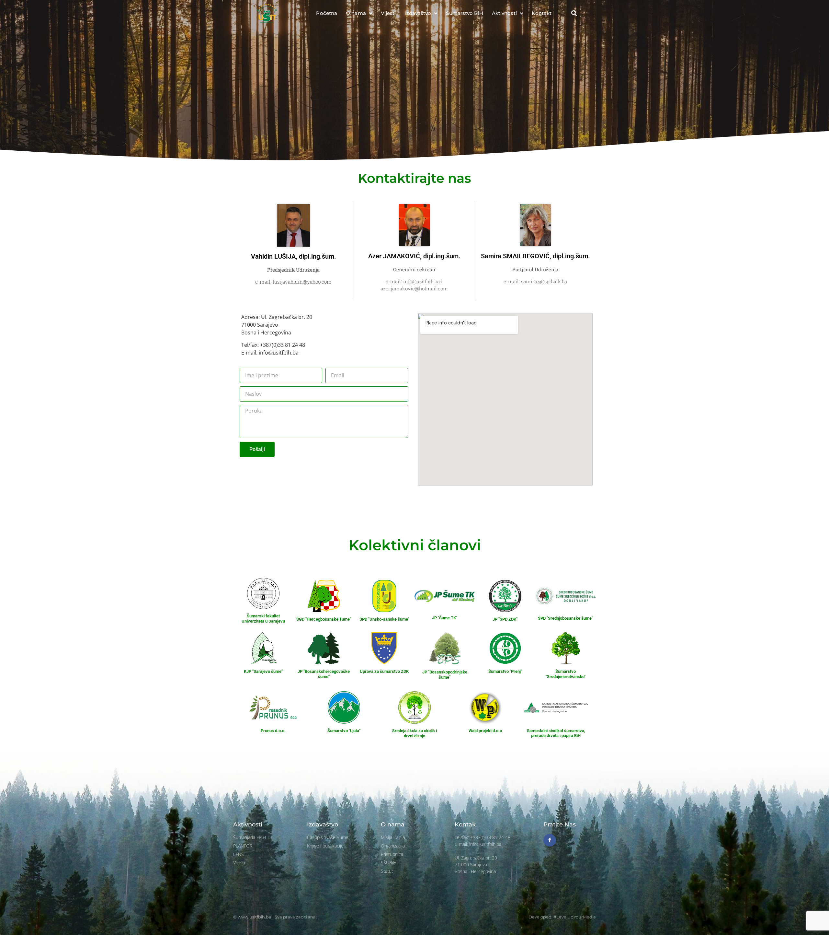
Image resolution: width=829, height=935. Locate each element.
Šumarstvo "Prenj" (505, 671)
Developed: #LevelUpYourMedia (562, 916)
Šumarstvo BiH (464, 13)
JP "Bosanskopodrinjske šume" (444, 675)
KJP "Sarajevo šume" (263, 671)
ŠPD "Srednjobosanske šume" (565, 618)
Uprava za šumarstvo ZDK (384, 671)
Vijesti (388, 13)
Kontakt (542, 13)
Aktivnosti (504, 13)
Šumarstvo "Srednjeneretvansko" (565, 674)
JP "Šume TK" (444, 617)
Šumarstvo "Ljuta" (343, 730)
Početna (326, 13)
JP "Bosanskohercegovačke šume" (324, 674)
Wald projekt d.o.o (485, 730)
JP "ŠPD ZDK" (505, 619)
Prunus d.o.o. (273, 730)
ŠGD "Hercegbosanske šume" (323, 619)
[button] (573, 13)
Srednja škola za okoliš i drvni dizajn (414, 733)
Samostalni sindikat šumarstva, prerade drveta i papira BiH (556, 733)
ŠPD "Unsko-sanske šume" (384, 619)
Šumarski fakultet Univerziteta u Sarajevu (263, 619)
